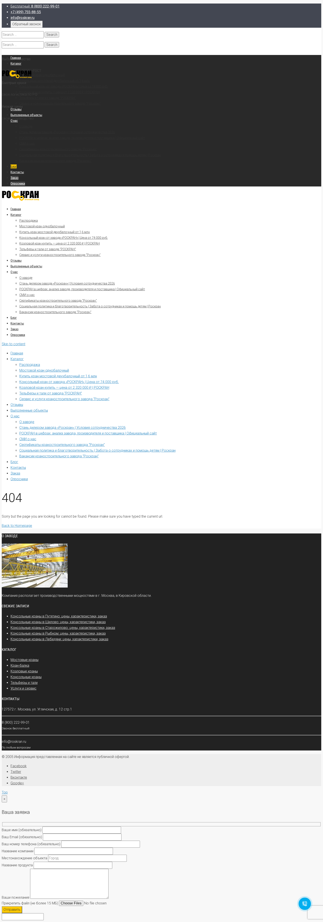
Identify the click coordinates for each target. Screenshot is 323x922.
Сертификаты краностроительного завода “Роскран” (58, 300)
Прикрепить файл (30, 903)
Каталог (16, 215)
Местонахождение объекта (24, 858)
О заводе (25, 277)
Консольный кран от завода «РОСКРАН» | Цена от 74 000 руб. (63, 237)
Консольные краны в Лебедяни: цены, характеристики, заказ (59, 639)
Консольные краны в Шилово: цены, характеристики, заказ (58, 622)
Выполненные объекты (26, 266)
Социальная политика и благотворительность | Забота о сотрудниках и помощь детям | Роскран (90, 306)
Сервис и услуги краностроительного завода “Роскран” (60, 255)
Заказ (14, 329)
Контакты (17, 323)
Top (5, 792)
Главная (16, 209)
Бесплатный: (35, 6)
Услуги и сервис (23, 688)
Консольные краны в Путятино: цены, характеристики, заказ (59, 616)
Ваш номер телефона (31, 844)
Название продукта (17, 865)
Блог (14, 318)
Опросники (18, 335)
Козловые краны (24, 671)
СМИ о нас (27, 295)
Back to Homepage (17, 526)
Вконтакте (19, 777)
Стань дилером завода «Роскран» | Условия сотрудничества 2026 (67, 283)
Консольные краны (26, 677)
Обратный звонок (26, 24)
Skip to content (13, 344)
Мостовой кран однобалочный (42, 226)
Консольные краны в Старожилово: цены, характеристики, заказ (63, 628)
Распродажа (28, 220)
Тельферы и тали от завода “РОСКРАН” (47, 249)
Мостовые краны (24, 660)
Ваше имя (22, 830)
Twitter (16, 772)
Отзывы (16, 261)
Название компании (17, 851)
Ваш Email (22, 837)
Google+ (17, 783)
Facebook (19, 766)
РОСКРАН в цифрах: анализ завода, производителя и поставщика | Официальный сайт (82, 289)
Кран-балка (20, 665)
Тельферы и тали (24, 683)
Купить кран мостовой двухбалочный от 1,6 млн (54, 232)
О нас (14, 272)
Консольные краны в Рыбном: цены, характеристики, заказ (58, 633)
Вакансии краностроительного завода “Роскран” (55, 312)
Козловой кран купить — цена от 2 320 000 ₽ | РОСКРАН (59, 243)
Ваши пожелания (15, 897)
